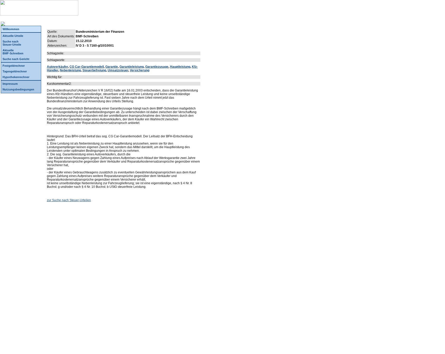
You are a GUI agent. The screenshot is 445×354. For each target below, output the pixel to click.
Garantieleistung (131, 67)
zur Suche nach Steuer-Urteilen (69, 200)
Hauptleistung (180, 67)
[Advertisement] (123, 241)
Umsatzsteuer (118, 70)
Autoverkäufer (57, 67)
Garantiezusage (156, 67)
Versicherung (139, 70)
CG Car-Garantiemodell (87, 67)
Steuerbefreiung (94, 70)
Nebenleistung (70, 70)
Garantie (111, 67)
